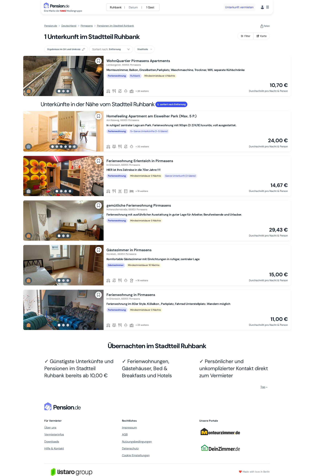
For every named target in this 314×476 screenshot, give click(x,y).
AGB (125, 434)
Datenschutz (130, 448)
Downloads (51, 441)
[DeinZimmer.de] (220, 453)
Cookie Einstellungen (136, 455)
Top (262, 387)
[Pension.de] (57, 5)
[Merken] (98, 61)
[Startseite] (63, 406)
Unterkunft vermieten (239, 7)
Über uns (50, 427)
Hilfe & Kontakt (54, 448)
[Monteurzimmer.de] (220, 437)
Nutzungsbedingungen (137, 441)
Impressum (129, 427)
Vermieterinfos (54, 434)
